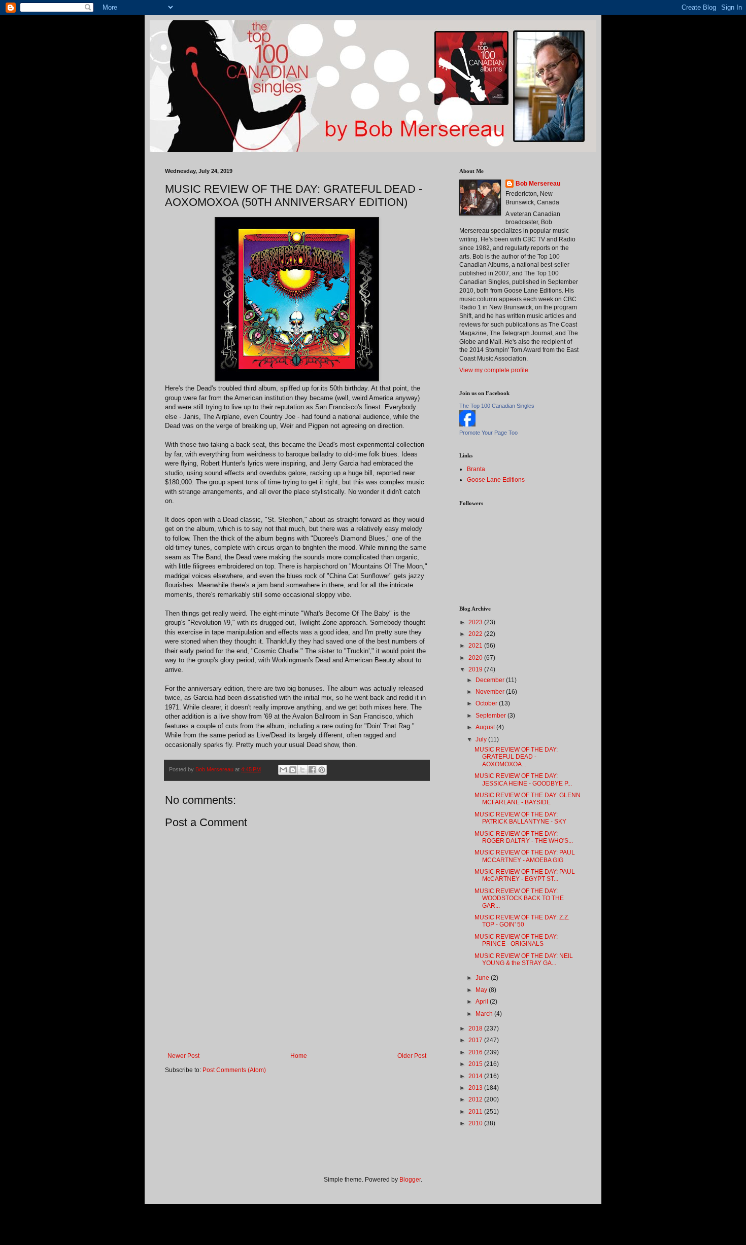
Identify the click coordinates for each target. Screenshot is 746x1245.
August (486, 727)
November (491, 691)
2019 (476, 669)
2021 (476, 645)
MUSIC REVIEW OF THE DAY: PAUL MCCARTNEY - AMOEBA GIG (524, 856)
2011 (476, 1111)
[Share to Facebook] (312, 770)
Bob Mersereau (538, 183)
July (482, 739)
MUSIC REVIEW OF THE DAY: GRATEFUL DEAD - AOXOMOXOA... (516, 757)
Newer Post (183, 1055)
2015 (476, 1064)
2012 (476, 1099)
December (491, 680)
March (485, 1013)
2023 (476, 622)
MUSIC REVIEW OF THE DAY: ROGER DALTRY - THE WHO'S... (523, 837)
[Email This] (283, 770)
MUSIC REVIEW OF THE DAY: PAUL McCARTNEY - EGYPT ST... (524, 875)
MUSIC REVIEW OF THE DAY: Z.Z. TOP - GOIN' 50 (521, 921)
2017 (476, 1040)
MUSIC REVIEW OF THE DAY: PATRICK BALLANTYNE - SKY (520, 818)
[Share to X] (302, 770)
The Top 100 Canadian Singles (496, 406)
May (482, 989)
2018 (476, 1028)
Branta (476, 469)
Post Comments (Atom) (234, 1070)
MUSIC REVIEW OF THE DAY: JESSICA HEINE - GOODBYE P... (523, 779)
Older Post (411, 1055)
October (487, 703)
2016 (476, 1052)
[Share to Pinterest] (322, 770)
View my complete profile (493, 370)
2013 (476, 1087)
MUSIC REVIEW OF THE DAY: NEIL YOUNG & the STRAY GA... (523, 959)
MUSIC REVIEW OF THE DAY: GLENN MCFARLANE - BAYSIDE (527, 799)
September (491, 715)
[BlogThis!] (293, 770)
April (483, 1001)
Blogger (410, 1179)
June (483, 977)
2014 (476, 1076)
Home (298, 1055)
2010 (476, 1123)
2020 (476, 657)
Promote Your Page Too (488, 433)
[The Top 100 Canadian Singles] (467, 424)
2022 (476, 633)
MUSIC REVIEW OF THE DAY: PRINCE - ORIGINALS (516, 940)
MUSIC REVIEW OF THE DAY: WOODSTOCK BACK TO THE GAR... (519, 898)
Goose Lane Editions (496, 479)
